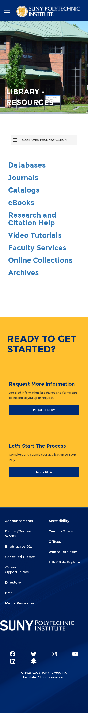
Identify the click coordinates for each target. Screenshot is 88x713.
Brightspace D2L (19, 546)
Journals (23, 177)
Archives (23, 272)
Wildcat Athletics (63, 552)
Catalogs (24, 190)
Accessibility (59, 521)
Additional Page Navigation (44, 140)
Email (10, 593)
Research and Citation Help (32, 219)
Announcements (19, 521)
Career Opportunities (17, 569)
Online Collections (40, 260)
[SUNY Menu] (7, 11)
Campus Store (61, 531)
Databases (27, 165)
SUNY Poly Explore (64, 562)
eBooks (21, 202)
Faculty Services (37, 247)
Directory (13, 582)
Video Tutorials (35, 235)
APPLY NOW (44, 472)
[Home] (48, 12)
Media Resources (19, 603)
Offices (55, 541)
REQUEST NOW (44, 410)
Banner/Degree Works (18, 533)
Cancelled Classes (20, 557)
